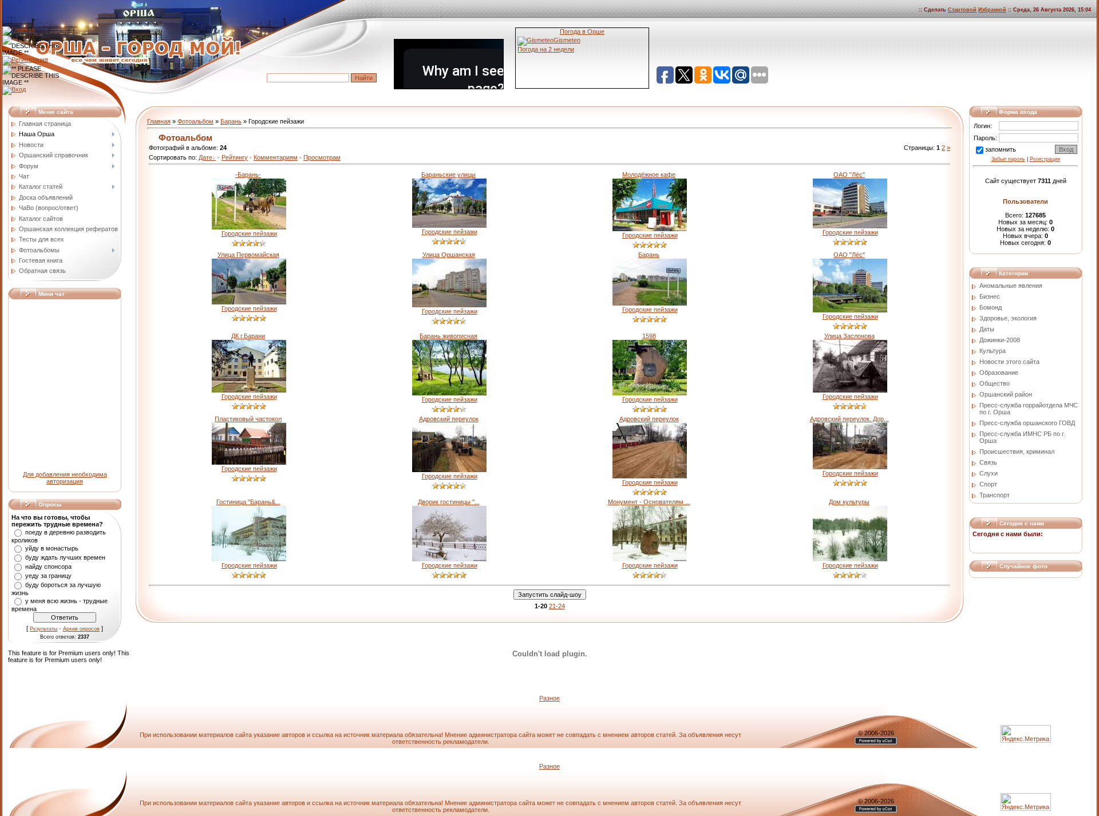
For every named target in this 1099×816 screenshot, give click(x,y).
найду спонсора (48, 566)
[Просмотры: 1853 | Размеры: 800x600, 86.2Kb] (649, 559)
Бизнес (989, 296)
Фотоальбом (195, 121)
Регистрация (1045, 159)
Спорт (988, 484)
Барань (231, 121)
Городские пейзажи (249, 233)
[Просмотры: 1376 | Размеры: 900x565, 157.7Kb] (850, 467)
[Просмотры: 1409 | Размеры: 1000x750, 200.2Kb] (649, 476)
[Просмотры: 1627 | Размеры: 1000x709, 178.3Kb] (850, 390)
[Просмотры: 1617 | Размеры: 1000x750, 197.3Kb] (449, 393)
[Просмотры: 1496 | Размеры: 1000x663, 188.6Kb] (449, 225)
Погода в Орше (582, 31)
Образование (998, 372)
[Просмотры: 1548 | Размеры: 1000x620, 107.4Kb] (249, 302)
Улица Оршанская (448, 254)
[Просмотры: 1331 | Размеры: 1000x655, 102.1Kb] (449, 305)
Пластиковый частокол (248, 418)
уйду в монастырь (51, 548)
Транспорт (994, 495)
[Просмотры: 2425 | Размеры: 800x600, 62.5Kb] (249, 559)
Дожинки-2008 (999, 339)
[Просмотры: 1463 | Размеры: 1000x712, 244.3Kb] (649, 228)
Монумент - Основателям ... (649, 501)
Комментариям (276, 157)
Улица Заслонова (849, 335)
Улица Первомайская (248, 254)
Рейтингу (235, 157)
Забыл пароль (1008, 159)
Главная (159, 121)
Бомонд (990, 307)
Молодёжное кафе (648, 174)
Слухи (988, 473)
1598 (649, 335)
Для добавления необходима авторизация (65, 478)
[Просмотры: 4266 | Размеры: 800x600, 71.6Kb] (449, 559)
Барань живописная (448, 335)
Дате (205, 157)
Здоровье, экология (1008, 318)
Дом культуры (849, 501)
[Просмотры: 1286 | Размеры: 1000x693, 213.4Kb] (249, 227)
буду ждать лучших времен (65, 557)
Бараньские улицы (448, 174)
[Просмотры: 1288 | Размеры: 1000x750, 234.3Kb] (649, 393)
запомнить (1000, 149)
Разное (549, 698)
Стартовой (962, 10)
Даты (986, 329)
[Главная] (18, 29)
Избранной (992, 10)
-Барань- (248, 174)
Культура (992, 350)
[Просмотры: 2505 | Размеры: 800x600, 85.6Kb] (850, 559)
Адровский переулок (449, 418)
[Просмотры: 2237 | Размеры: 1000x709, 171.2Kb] (249, 390)
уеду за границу (48, 575)
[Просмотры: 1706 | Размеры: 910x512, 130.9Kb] (249, 462)
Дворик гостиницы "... (449, 501)
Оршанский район (1005, 394)
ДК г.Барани (248, 335)
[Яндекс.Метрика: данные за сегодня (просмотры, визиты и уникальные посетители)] (1026, 802)
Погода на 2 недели (545, 49)
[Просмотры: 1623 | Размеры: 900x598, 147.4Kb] (449, 469)
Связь (988, 462)
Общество (994, 383)
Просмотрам (322, 157)
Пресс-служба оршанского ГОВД (1027, 422)
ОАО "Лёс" (849, 174)
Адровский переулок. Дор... (849, 418)
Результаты (43, 629)
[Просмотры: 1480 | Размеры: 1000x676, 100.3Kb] (850, 226)
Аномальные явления (1010, 285)
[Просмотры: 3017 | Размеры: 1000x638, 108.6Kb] (649, 303)
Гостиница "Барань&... (248, 501)
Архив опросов (81, 629)
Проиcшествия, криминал (1016, 451)
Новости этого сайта (1009, 361)
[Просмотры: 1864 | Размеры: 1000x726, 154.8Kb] (850, 310)
